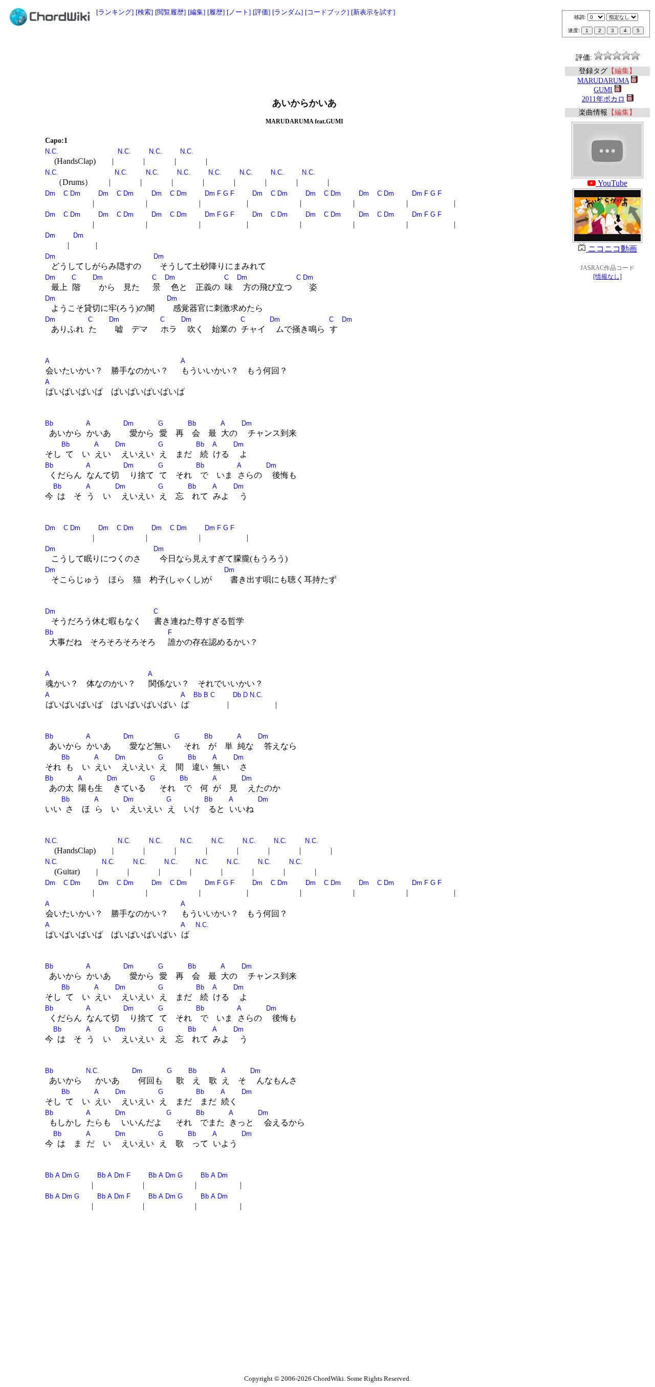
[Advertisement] (327, 57)
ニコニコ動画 (611, 248)
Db (237, 695)
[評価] (261, 12)
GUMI (603, 90)
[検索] (144, 12)
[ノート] (239, 12)
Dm (50, 193)
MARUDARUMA (603, 81)
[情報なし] (607, 276)
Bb (49, 423)
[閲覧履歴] (170, 12)
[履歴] (216, 12)
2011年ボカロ (603, 99)
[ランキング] (115, 12)
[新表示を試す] (373, 12)
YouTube (611, 183)
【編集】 (621, 71)
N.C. (51, 151)
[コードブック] (327, 12)
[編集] (196, 12)
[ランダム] (287, 12)
